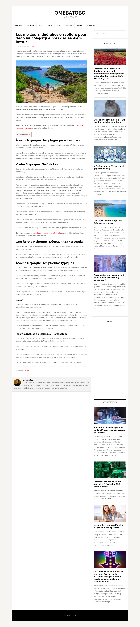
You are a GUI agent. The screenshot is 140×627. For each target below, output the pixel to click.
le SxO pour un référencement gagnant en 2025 (109, 167)
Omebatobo (70, 13)
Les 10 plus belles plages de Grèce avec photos (108, 221)
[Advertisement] (109, 344)
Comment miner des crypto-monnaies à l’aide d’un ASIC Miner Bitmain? (108, 484)
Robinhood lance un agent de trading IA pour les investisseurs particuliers (109, 430)
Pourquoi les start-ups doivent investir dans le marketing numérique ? (109, 277)
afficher (28, 134)
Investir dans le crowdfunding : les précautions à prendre (109, 526)
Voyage (26, 371)
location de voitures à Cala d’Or (49, 233)
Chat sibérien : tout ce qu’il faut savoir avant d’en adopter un (109, 121)
